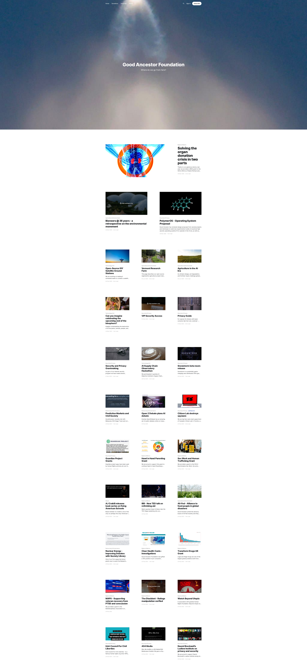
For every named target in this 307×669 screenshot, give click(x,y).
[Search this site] (183, 3)
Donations (115, 3)
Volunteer (124, 3)
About (131, 3)
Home (107, 3)
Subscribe (197, 3)
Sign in (188, 3)
